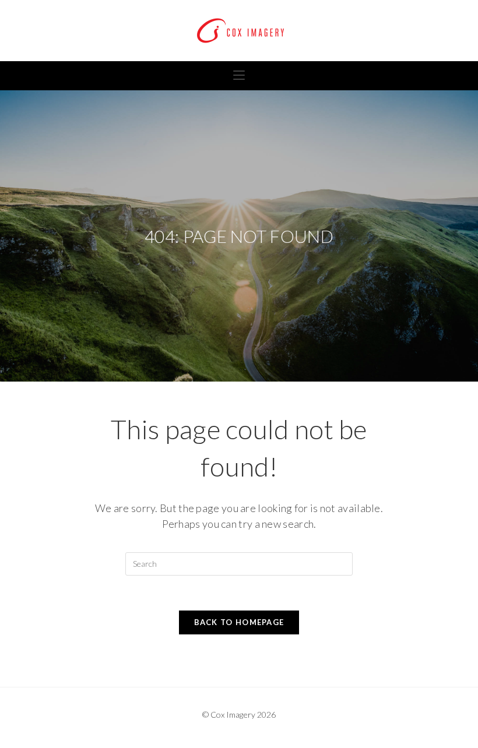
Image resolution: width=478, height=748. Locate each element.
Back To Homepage (239, 622)
